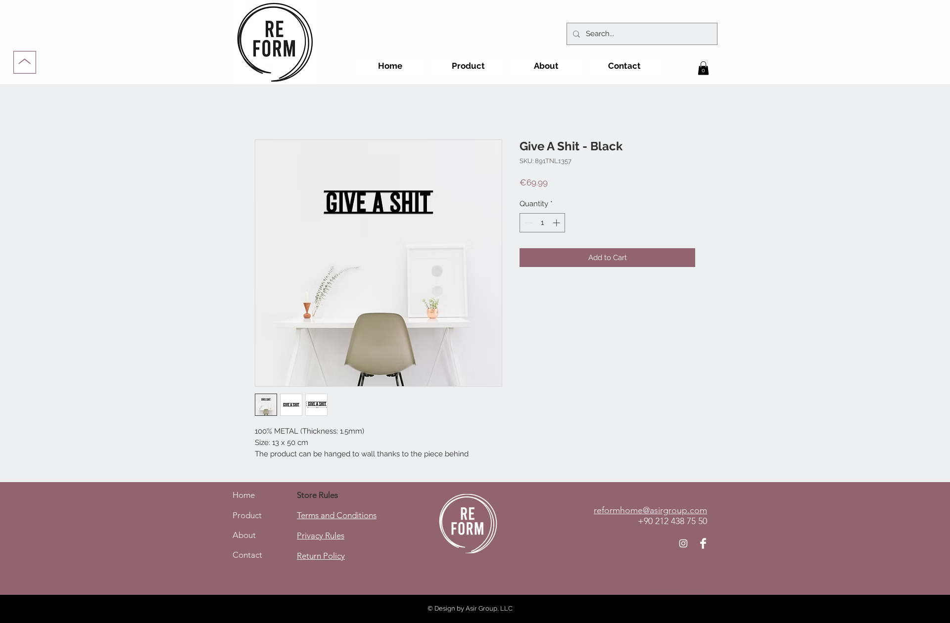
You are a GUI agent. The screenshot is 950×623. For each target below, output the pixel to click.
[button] (703, 68)
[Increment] (557, 223)
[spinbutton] (542, 223)
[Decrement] (527, 223)
